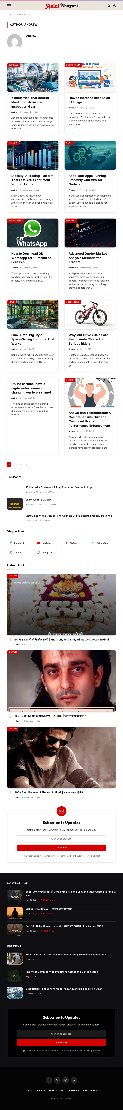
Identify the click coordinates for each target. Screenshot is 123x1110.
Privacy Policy (82, 856)
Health (70, 380)
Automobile (72, 302)
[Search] (109, 5)
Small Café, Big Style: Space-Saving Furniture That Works (32, 339)
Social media (73, 65)
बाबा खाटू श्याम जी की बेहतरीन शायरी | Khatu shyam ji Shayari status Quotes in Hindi (61, 639)
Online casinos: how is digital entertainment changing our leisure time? (31, 388)
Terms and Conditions (82, 1090)
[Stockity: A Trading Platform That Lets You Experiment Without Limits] (32, 155)
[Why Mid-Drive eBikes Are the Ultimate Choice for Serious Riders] (90, 314)
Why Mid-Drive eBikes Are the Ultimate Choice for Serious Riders (88, 339)
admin (17, 644)
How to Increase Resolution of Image (89, 100)
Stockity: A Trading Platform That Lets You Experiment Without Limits (32, 180)
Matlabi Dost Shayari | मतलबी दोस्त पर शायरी (48, 908)
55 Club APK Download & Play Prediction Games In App (58, 487)
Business (13, 65)
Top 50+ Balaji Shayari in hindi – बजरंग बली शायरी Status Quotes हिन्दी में (64, 926)
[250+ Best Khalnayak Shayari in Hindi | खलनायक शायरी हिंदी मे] (61, 681)
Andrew (31, 35)
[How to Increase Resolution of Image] (90, 77)
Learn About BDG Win (38, 499)
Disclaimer (56, 1090)
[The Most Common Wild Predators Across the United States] (15, 976)
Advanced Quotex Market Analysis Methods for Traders (88, 258)
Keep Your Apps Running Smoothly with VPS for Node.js (87, 180)
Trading (13, 143)
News (69, 143)
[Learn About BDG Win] (15, 504)
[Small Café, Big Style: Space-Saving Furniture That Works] (32, 314)
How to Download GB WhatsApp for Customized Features (31, 258)
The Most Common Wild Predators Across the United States (61, 971)
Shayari (13, 576)
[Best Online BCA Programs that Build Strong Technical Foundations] (15, 959)
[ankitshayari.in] (61, 5)
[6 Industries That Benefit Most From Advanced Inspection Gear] (32, 77)
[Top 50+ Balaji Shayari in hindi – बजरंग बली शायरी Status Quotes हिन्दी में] (15, 930)
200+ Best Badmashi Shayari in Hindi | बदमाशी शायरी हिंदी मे (48, 792)
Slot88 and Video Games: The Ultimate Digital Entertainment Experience (68, 515)
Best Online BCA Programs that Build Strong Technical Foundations (65, 954)
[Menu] (9, 5)
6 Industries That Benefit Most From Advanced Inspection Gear (30, 102)
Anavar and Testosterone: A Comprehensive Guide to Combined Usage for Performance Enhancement (90, 419)
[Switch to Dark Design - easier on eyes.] (114, 5)
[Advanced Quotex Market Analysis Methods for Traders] (90, 233)
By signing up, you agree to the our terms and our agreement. (62, 856)
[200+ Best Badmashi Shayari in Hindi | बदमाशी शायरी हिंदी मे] (61, 757)
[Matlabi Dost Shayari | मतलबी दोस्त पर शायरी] (15, 913)
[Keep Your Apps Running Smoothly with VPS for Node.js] (90, 155)
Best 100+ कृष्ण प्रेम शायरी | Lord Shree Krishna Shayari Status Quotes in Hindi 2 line (70, 893)
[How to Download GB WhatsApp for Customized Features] (32, 233)
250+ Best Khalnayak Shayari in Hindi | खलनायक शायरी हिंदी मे (50, 715)
